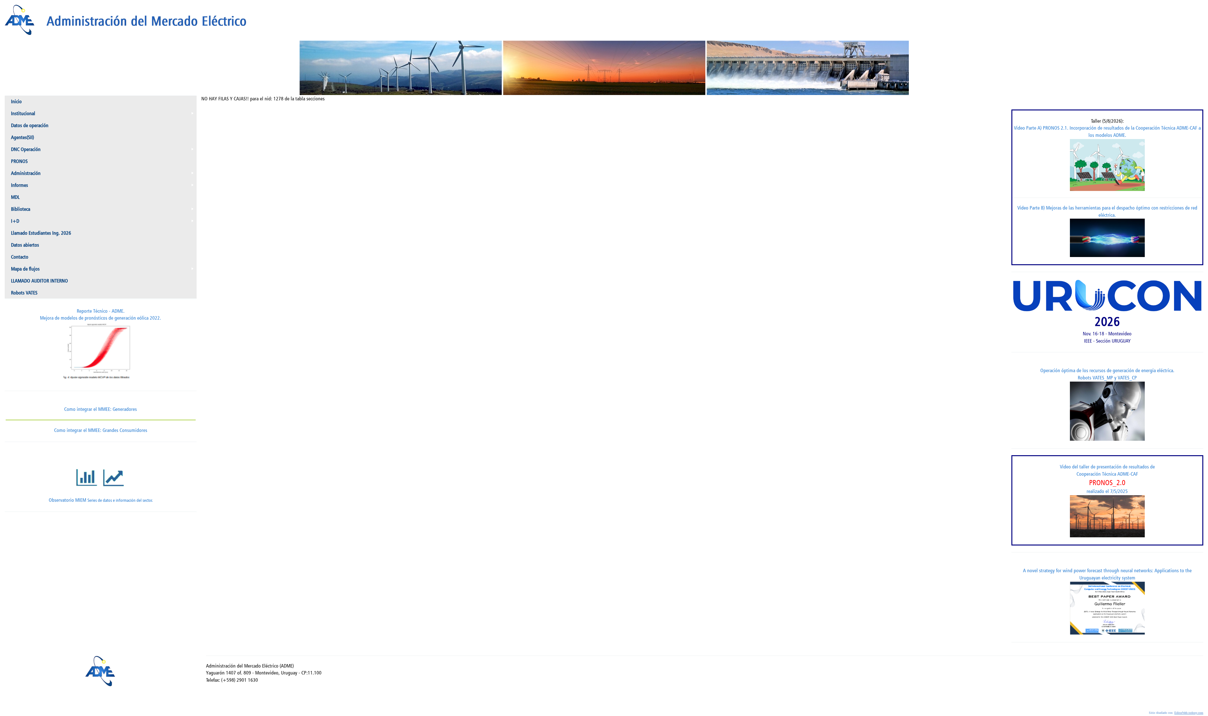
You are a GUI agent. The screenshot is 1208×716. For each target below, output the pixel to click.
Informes (103, 186)
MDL (15, 197)
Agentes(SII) (22, 137)
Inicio (16, 101)
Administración (103, 174)
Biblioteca (103, 210)
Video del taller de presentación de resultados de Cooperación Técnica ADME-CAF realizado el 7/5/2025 (1107, 479)
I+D (103, 222)
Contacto (19, 257)
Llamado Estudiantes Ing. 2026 (41, 233)
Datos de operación (29, 125)
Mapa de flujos (103, 270)
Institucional (103, 114)
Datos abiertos (25, 245)
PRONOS (19, 161)
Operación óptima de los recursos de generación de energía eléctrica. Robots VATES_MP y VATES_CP (1107, 374)
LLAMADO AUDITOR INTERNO (39, 281)
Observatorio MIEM (101, 500)
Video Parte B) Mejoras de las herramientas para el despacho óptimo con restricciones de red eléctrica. (1107, 211)
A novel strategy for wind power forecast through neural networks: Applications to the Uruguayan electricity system (1107, 574)
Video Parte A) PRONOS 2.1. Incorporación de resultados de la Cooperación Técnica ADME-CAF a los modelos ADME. (1107, 131)
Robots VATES (24, 293)
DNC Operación (103, 150)
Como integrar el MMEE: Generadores (100, 409)
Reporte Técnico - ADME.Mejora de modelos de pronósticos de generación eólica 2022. (100, 314)
